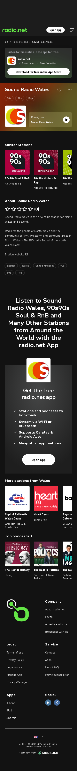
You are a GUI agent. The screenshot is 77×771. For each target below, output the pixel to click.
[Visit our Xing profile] (57, 702)
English (11, 266)
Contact (50, 652)
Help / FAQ (52, 667)
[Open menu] (72, 29)
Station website (14, 254)
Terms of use (15, 652)
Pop (30, 98)
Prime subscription (57, 674)
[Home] (6, 41)
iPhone (11, 703)
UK (41, 737)
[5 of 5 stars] (30, 209)
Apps (48, 660)
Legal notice (14, 667)
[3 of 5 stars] (19, 209)
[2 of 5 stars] (13, 209)
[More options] (69, 89)
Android (11, 718)
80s (20, 98)
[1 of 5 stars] (7, 209)
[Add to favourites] (59, 89)
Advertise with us (56, 624)
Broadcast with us (56, 631)
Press (49, 617)
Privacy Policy (15, 660)
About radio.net (55, 609)
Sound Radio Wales (42, 122)
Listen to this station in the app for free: (33, 52)
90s (9, 98)
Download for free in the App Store (38, 72)
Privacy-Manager (17, 682)
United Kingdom (45, 266)
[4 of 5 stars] (25, 209)
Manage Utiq (15, 674)
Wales (25, 266)
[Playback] (66, 119)
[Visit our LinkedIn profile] (48, 702)
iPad (9, 710)
